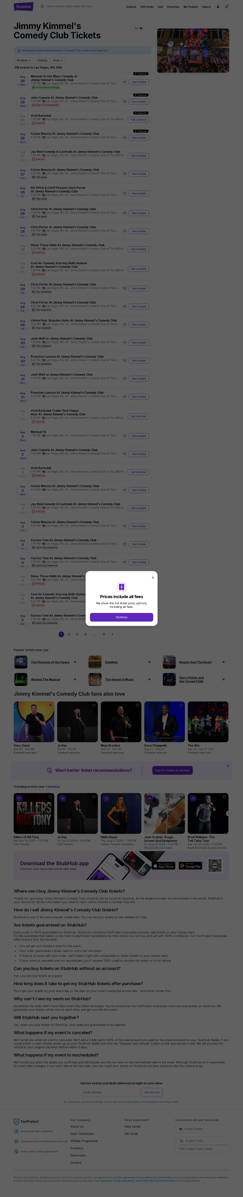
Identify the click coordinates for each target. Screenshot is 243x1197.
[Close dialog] (153, 577)
